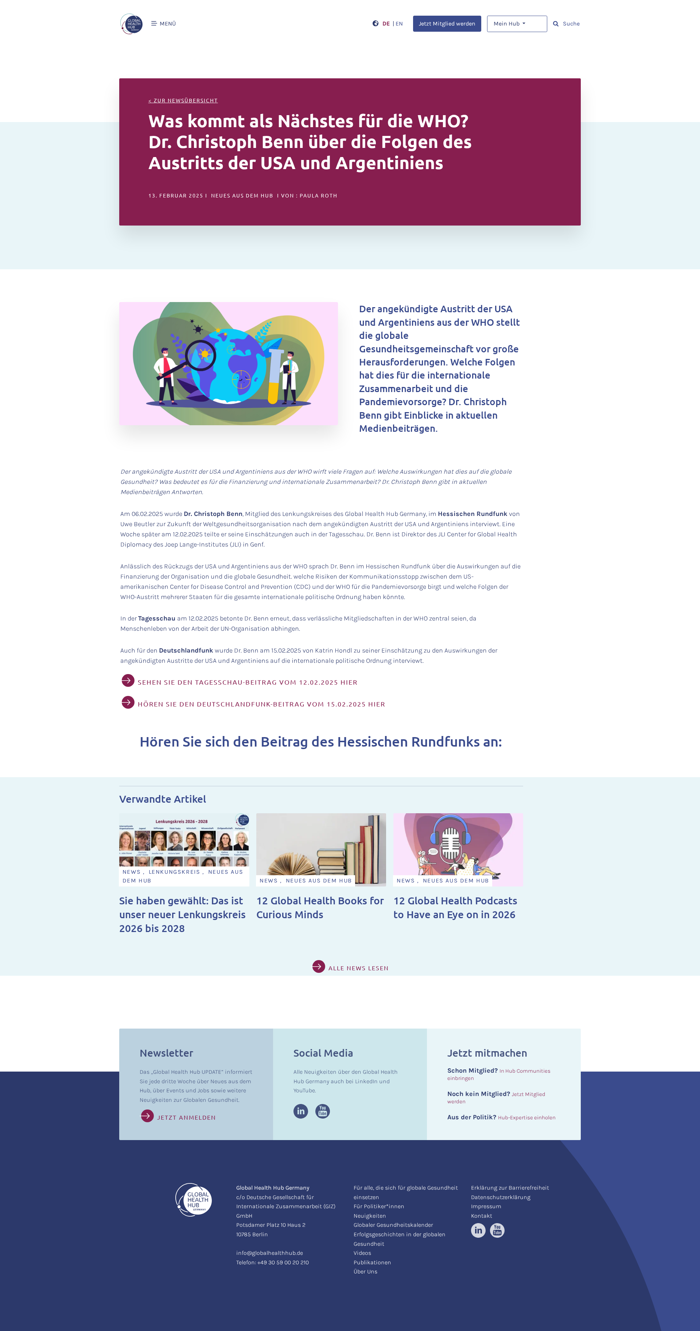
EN (399, 23)
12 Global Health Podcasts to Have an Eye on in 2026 (455, 907)
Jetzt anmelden (186, 1117)
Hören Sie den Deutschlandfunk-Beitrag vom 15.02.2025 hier (261, 704)
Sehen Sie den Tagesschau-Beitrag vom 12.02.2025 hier (248, 682)
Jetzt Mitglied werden (447, 23)
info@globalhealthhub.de (269, 1252)
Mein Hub (507, 23)
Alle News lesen (358, 967)
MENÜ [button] (167, 23)
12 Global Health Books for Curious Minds (320, 907)
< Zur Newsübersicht (183, 100)
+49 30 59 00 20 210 (283, 1262)
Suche (570, 23)
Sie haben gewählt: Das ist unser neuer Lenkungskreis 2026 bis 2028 (182, 914)
